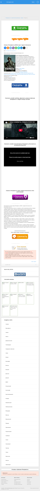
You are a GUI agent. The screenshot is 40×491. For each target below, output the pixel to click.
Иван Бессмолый (32, 74)
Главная (2, 484)
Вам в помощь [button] (17, 477)
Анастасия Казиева (10, 74)
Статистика (29, 483)
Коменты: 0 (14, 50)
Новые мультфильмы (4, 480)
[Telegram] (10, 48)
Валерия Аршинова (27, 73)
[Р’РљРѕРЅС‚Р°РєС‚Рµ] (5, 48)
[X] (24, 48)
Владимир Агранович (23, 71)
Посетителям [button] (29, 477)
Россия (10, 76)
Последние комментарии (18, 484)
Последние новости (17, 483)
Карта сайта (29, 484)
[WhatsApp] (16, 48)
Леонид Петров (13, 73)
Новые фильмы (3, 479)
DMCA (15, 480)
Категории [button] (3, 477)
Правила (28, 480)
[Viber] (13, 48)
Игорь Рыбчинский (17, 74)
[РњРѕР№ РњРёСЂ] (21, 48)
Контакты (28, 479)
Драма (23, 68)
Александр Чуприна (20, 73)
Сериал (20, 68)
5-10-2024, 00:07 (9, 50)
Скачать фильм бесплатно (34, 488)
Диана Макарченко (25, 74)
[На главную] (2, 18)
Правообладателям (17, 479)
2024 (21, 69)
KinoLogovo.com (11, 488)
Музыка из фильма (4, 483)
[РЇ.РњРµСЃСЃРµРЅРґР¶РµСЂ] (18, 48)
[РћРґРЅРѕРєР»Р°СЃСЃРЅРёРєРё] (8, 48)
